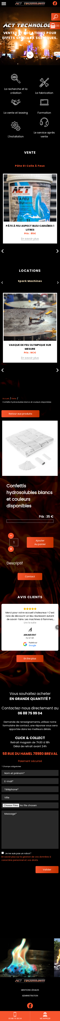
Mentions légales (30, 990)
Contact (30, 576)
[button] (2, 627)
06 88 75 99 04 (30, 713)
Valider (47, 869)
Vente (13, 398)
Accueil (5, 398)
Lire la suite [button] (30, 622)
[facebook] (55, 4)
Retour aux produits (20, 413)
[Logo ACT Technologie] (30, 3)
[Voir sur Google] (30, 629)
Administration (30, 995)
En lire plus (30, 658)
